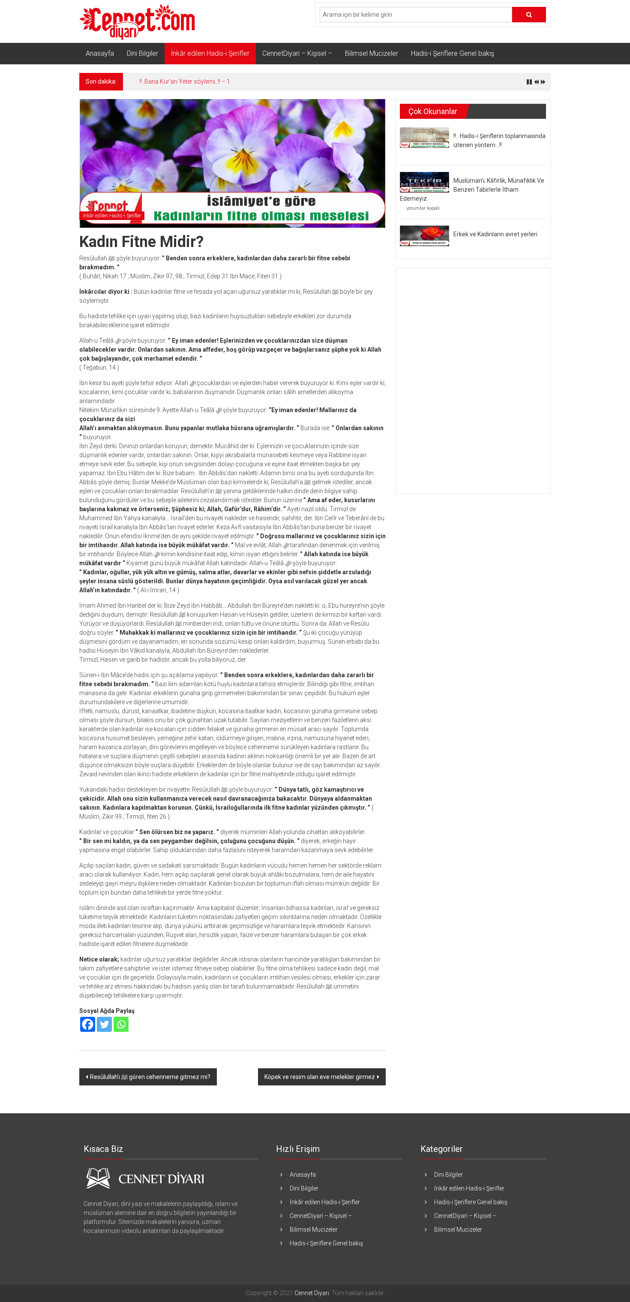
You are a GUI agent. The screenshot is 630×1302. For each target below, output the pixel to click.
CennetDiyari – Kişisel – (297, 53)
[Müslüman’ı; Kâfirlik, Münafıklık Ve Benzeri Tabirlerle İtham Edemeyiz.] (424, 181)
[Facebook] (87, 1024)
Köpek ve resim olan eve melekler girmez (319, 1076)
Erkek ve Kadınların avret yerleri (495, 234)
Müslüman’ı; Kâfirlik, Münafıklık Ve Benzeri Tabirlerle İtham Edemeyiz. (472, 189)
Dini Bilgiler (142, 53)
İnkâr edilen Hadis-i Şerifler (210, 53)
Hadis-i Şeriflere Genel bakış (452, 53)
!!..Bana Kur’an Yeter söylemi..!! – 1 (184, 81)
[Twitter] (104, 1024)
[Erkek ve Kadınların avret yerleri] (424, 235)
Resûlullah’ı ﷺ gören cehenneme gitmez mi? (150, 1076)
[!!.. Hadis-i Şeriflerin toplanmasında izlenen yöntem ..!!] (424, 137)
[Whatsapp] (121, 1024)
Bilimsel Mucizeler (371, 53)
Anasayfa (100, 53)
